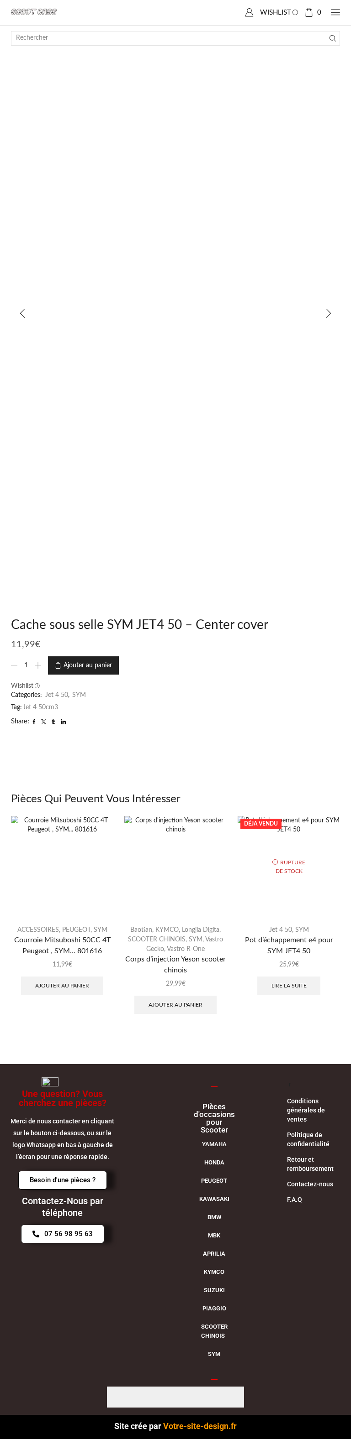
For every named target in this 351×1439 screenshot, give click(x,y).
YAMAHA (214, 1144)
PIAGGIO (214, 1308)
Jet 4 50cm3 (40, 707)
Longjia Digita (200, 930)
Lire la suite (289, 985)
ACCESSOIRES (38, 930)
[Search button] (333, 38)
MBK (214, 1235)
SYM (79, 695)
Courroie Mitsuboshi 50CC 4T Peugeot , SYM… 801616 (62, 945)
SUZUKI (214, 1290)
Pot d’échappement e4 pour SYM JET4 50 (289, 945)
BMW (214, 1217)
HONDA (214, 1162)
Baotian (141, 930)
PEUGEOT (76, 930)
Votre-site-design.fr (200, 1426)
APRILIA (214, 1253)
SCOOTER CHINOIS (157, 939)
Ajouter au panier (88, 665)
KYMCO (167, 930)
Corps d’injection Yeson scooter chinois (175, 965)
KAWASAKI (214, 1198)
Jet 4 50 (56, 695)
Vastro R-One (186, 949)
